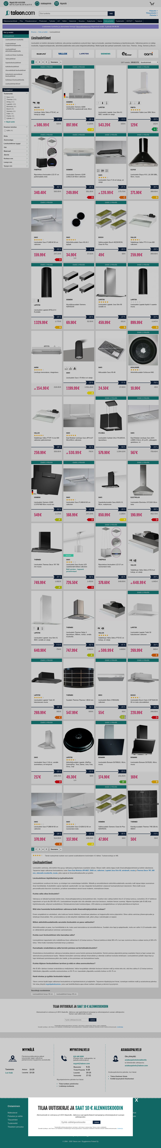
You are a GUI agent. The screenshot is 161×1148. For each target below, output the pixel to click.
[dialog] (80, 574)
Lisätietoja (120, 1128)
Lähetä (96, 1122)
